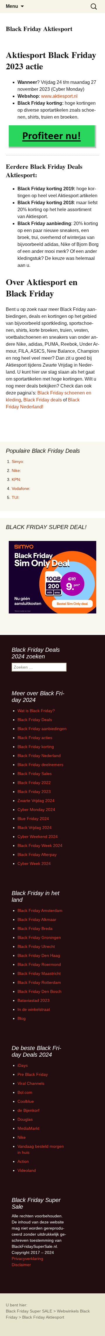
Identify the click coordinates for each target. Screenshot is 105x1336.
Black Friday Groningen (39, 937)
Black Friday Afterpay (37, 854)
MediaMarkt (28, 1128)
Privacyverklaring (27, 1258)
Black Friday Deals (35, 719)
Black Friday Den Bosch (40, 991)
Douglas (25, 1119)
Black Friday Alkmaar (37, 919)
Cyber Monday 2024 (36, 809)
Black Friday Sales (35, 773)
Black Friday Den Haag (39, 955)
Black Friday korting (36, 746)
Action (23, 1161)
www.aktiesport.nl (59, 96)
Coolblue (26, 1101)
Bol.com (25, 1092)
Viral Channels (31, 1083)
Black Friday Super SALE (29, 1311)
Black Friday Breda (35, 928)
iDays (23, 1065)
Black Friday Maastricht (39, 973)
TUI (15, 497)
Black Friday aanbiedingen (42, 728)
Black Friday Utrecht (36, 946)
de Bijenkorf (28, 1110)
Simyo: (18, 461)
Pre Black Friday (33, 1074)
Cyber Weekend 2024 (38, 836)
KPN (16, 479)
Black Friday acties (35, 737)
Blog (22, 1018)
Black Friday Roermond (39, 964)
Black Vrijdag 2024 (35, 827)
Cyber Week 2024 (34, 863)
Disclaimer (21, 1264)
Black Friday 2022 (34, 782)
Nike (16, 470)
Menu (12, 6)
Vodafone (20, 488)
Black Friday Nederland (39, 755)
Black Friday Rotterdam (39, 982)
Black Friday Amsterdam (40, 910)
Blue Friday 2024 (33, 818)
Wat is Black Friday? (36, 710)
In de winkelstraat (34, 1009)
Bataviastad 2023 (34, 1000)
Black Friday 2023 (34, 791)
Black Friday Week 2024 (40, 845)
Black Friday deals (42, 399)
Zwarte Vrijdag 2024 (36, 800)
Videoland (27, 1170)
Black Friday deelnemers (40, 764)
